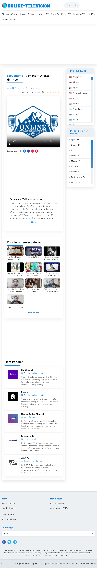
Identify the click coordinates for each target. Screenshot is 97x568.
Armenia (76, 115)
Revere (24, 392)
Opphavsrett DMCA (59, 508)
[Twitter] (9, 542)
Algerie (76, 88)
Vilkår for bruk (8, 515)
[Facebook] (28, 151)
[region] (80, 99)
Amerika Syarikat (80, 93)
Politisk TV (75, 183)
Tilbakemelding (9, 519)
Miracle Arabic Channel (32, 414)
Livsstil (74, 150)
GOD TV (25, 458)
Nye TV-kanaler (9, 508)
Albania (76, 82)
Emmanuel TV (27, 436)
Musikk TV (66, 14)
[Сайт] (24, 151)
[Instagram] (32, 151)
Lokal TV (91, 14)
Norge (23, 14)
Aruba (75, 120)
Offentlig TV (79, 14)
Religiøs (31, 14)
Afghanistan (78, 77)
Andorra (76, 98)
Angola (76, 104)
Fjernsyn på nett (10, 14)
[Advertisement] (49, 44)
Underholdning (9, 20)
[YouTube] (36, 151)
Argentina (77, 109)
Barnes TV (75, 145)
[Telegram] (15, 542)
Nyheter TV (43, 14)
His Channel (27, 370)
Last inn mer (33, 313)
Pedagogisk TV (78, 177)
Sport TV (55, 14)
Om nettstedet (57, 504)
